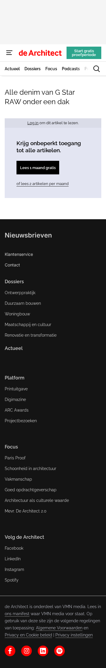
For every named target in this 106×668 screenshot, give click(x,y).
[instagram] (26, 651)
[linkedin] (43, 651)
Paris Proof (15, 458)
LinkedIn (13, 558)
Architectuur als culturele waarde (37, 500)
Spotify (12, 580)
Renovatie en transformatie (31, 335)
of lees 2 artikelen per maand (42, 183)
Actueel (14, 348)
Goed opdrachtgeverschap (31, 489)
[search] (96, 68)
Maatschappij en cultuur (28, 324)
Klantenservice (19, 254)
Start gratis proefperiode (84, 53)
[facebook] (10, 651)
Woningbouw (17, 314)
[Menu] (9, 53)
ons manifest (17, 613)
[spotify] (59, 651)
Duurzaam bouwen (23, 303)
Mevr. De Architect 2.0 (26, 511)
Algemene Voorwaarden (59, 628)
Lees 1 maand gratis (38, 168)
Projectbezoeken (21, 420)
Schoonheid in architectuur (30, 468)
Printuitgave (16, 389)
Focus (11, 447)
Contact (12, 264)
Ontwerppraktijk (20, 292)
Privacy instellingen (74, 635)
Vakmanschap (18, 479)
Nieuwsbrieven (28, 235)
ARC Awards (17, 410)
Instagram (14, 569)
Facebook (14, 548)
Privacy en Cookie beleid (28, 635)
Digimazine (15, 399)
